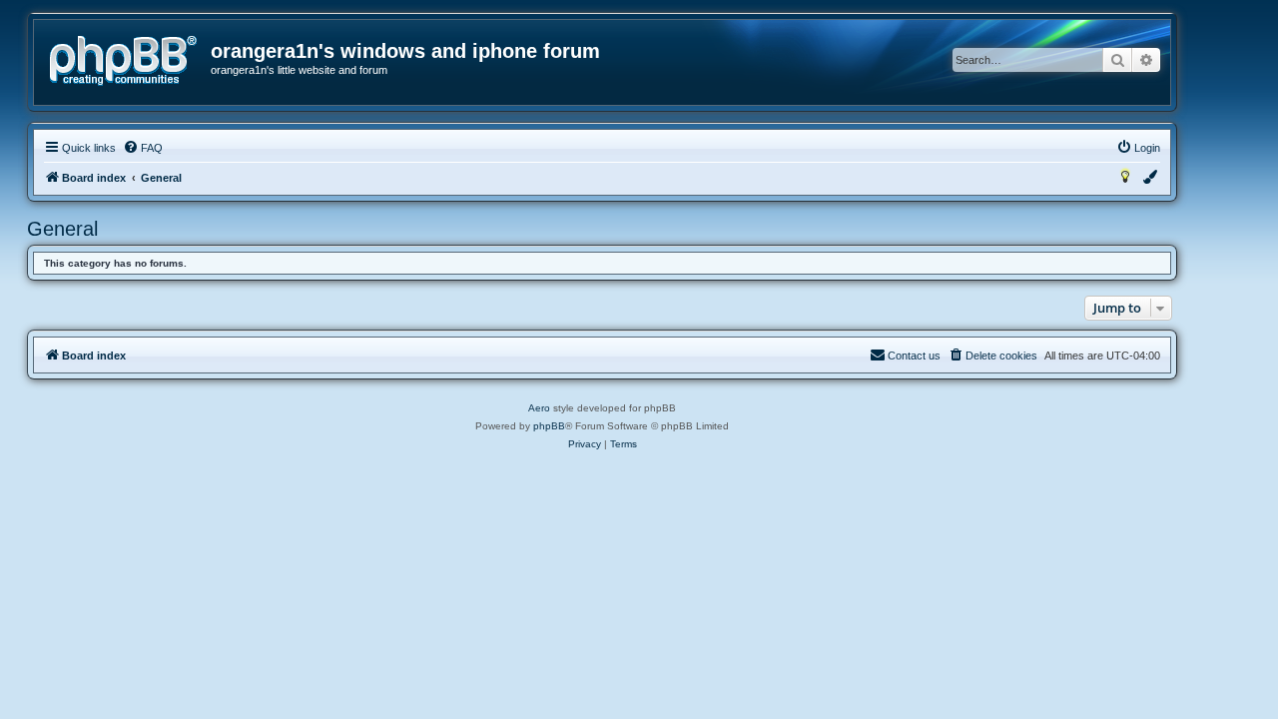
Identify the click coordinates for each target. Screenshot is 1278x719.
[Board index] (123, 61)
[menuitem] (143, 148)
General (62, 229)
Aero (539, 407)
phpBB (549, 425)
